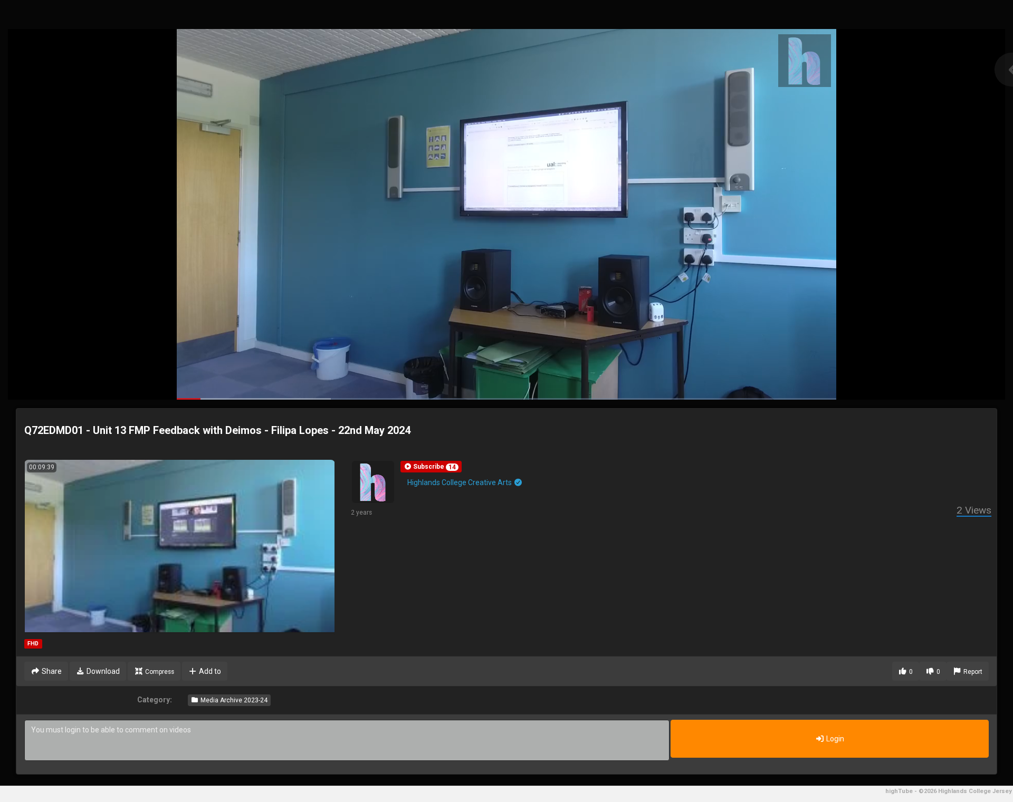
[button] (431, 466)
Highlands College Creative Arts (460, 482)
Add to (209, 671)
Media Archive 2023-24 (233, 700)
